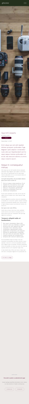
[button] (25, 3)
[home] (5, 3)
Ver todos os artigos (7, 257)
